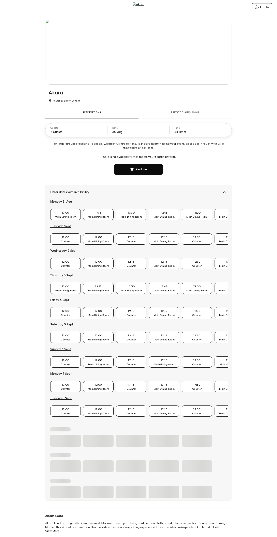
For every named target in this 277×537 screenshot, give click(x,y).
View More (52, 531)
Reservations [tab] (92, 112)
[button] (76, 130)
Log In (264, 7)
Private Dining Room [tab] (185, 112)
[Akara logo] (138, 7)
